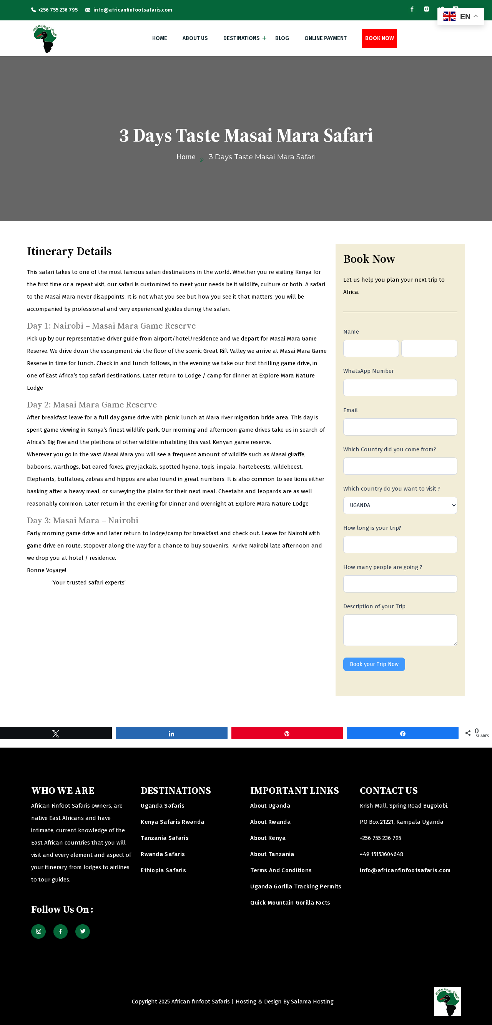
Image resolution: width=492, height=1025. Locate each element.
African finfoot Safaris (200, 1001)
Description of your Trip (374, 606)
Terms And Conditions (281, 870)
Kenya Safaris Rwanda (172, 821)
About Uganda (270, 805)
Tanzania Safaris (165, 838)
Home (159, 38)
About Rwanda (270, 821)
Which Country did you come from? (389, 449)
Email (350, 410)
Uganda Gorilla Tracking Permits (295, 886)
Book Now (379, 38)
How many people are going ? (382, 567)
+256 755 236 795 (58, 10)
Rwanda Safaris (163, 854)
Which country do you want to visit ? (391, 488)
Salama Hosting (312, 1001)
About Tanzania (272, 854)
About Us (195, 38)
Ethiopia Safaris (163, 870)
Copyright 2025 (151, 1001)
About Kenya (268, 838)
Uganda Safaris (162, 805)
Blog (282, 38)
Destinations (241, 38)
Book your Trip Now (374, 664)
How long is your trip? (372, 527)
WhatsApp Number (368, 370)
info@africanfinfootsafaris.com (132, 10)
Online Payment (325, 38)
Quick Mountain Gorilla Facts (290, 902)
